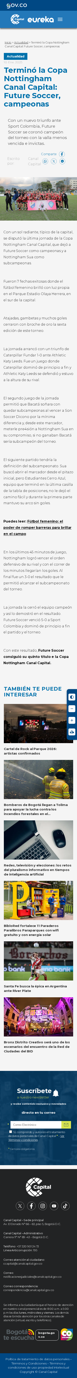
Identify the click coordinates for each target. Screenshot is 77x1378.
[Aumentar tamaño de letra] (72, 720)
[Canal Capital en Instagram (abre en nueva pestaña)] (42, 1209)
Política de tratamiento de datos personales (37, 1359)
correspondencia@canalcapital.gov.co (28, 1290)
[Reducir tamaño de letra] (72, 708)
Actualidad (15, 56)
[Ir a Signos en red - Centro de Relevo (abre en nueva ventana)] (72, 732)
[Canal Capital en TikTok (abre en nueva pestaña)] (65, 1209)
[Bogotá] (18, 1335)
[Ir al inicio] (38, 1188)
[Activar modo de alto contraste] (72, 697)
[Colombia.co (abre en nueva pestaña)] (67, 1335)
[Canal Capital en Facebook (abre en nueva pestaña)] (31, 1209)
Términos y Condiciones (29, 1363)
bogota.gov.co (46, 1334)
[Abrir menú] (60, 19)
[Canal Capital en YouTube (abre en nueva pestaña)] (54, 1209)
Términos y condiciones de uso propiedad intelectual (38, 1365)
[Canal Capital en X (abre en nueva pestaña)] (20, 1209)
